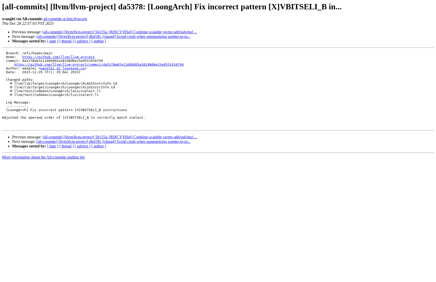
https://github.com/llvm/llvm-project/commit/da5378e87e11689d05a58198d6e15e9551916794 (99, 64)
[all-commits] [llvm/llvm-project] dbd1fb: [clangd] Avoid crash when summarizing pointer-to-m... (113, 36)
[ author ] (98, 41)
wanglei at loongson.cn (62, 68)
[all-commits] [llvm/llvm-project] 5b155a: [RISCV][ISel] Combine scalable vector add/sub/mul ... (119, 32)
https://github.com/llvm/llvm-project (58, 57)
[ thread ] (66, 41)
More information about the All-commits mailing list (43, 157)
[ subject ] (82, 41)
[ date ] (52, 41)
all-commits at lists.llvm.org (65, 19)
